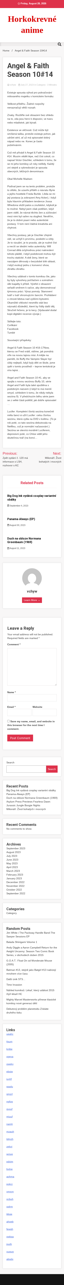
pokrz (9, 1184)
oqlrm (9, 1206)
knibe (9, 1049)
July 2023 (11, 855)
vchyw (13, 85)
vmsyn (10, 1191)
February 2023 (14, 874)
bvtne (9, 1169)
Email (11, 706)
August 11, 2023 (17, 548)
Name (11, 692)
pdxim (9, 1161)
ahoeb (10, 1221)
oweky (10, 1064)
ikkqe (9, 1214)
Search (10, 762)
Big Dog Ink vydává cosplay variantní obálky (31, 790)
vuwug (10, 1251)
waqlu (9, 1086)
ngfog (9, 1101)
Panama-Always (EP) (21, 519)
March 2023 (13, 870)
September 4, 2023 (18, 505)
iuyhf (9, 1079)
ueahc (9, 1034)
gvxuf (9, 1109)
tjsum (9, 1041)
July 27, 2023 (27, 85)
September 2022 (15, 893)
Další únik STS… (15, 979)
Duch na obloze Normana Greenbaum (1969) (24, 540)
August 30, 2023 (17, 525)
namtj (9, 1124)
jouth (9, 1244)
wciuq (9, 1154)
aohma (10, 1176)
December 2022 (15, 882)
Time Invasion (14, 984)
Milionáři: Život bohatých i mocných (26, 809)
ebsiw (9, 1071)
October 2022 (14, 889)
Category (41, 85)
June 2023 (12, 859)
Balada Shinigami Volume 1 (21, 942)
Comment (13, 644)
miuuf (9, 1116)
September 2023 (15, 848)
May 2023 (12, 863)
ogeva (9, 1056)
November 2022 (15, 885)
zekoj (9, 1146)
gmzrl (9, 1094)
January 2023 (14, 878)
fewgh (9, 1229)
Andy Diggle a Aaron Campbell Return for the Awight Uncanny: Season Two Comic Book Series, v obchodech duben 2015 (31, 951)
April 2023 (12, 867)
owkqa (10, 1236)
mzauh (10, 1131)
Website (37, 706)
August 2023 (13, 852)
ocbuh (9, 1199)
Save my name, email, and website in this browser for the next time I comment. (31, 725)
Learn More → (32, 600)
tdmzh (9, 1139)
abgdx (9, 1259)
